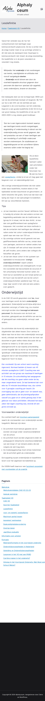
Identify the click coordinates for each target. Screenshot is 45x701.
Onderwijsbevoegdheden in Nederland (18, 547)
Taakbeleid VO (7, 498)
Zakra (41, 694)
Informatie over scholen (11, 536)
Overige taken (9, 528)
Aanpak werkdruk (10, 494)
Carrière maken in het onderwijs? (16, 558)
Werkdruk (5, 487)
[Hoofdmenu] (41, 9)
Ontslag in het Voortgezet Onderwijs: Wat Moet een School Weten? (24, 563)
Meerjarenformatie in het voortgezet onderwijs (22, 543)
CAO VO (6, 501)
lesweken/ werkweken (12, 520)
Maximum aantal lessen (12, 516)
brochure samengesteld (29, 417)
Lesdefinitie (8, 509)
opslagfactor (10, 177)
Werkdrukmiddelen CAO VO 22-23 (17, 490)
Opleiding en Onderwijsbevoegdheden (18, 550)
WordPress (23, 697)
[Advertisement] (22, 593)
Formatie (5, 540)
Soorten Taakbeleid (11, 505)
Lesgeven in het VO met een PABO (17, 554)
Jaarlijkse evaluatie (11, 532)
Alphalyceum (19, 694)
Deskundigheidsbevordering (14, 524)
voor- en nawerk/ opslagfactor (15, 513)
